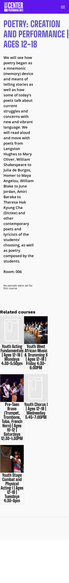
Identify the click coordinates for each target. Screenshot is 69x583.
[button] (63, 7)
